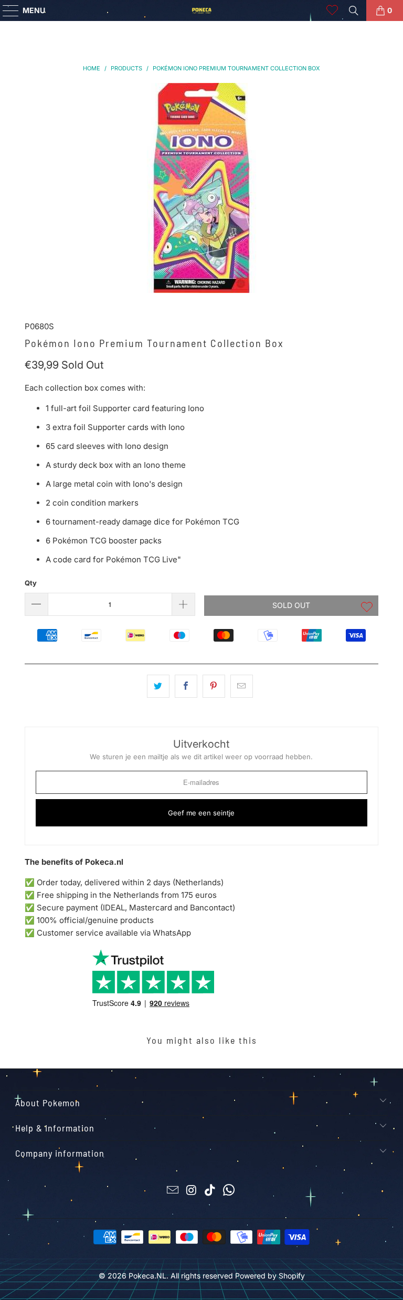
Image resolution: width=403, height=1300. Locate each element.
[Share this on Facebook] (186, 686)
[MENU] (6, 10)
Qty (31, 583)
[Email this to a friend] (241, 686)
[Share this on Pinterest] (214, 686)
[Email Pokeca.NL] (173, 1191)
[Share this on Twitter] (158, 686)
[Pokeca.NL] (201, 10)
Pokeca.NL (147, 1275)
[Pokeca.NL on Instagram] (191, 1191)
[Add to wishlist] (366, 608)
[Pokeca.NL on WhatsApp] (229, 1191)
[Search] (354, 10)
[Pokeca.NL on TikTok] (210, 1191)
